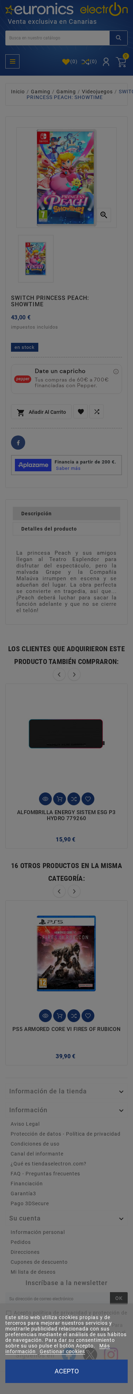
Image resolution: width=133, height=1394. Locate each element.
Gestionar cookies (62, 1351)
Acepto (67, 1371)
